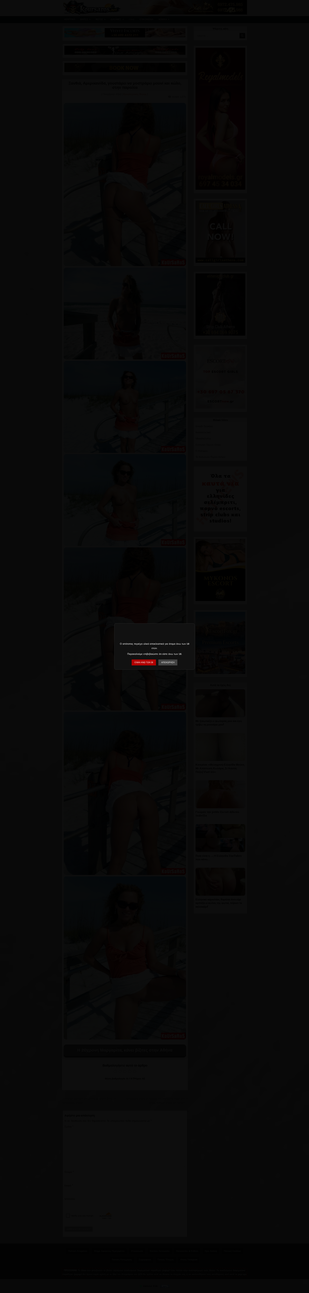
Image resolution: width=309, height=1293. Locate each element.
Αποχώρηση (167, 662)
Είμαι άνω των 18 (144, 662)
